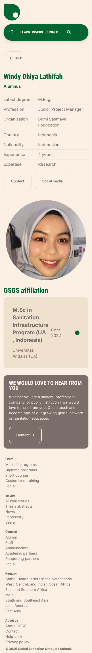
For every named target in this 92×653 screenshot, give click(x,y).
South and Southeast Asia (26, 600)
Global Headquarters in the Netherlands (38, 579)
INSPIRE (38, 32)
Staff (9, 542)
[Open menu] (80, 32)
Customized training (22, 480)
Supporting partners (22, 558)
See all (11, 486)
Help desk (13, 636)
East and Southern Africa (26, 589)
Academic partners (21, 553)
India (9, 595)
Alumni (11, 537)
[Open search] (69, 32)
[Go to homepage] (46, 12)
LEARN (25, 32)
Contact (17, 181)
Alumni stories (17, 501)
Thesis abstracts (19, 506)
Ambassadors (16, 548)
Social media (52, 181)
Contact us (25, 435)
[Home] (11, 32)
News (10, 511)
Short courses (17, 475)
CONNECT (53, 32)
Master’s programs (21, 464)
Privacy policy (17, 642)
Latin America (16, 605)
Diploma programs (21, 470)
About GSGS (15, 626)
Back (18, 58)
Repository (14, 517)
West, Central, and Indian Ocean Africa (38, 584)
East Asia (13, 611)
